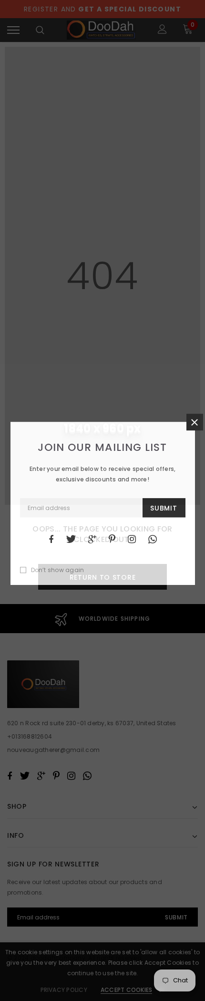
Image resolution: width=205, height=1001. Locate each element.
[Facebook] (51, 539)
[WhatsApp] (152, 539)
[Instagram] (132, 539)
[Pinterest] (112, 539)
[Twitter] (71, 539)
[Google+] (92, 539)
